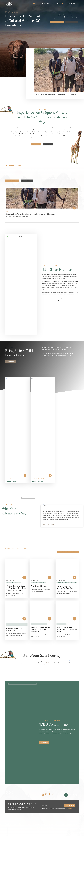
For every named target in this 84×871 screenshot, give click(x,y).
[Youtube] (43, 796)
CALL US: (71, 831)
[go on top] (66, 795)
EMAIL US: (71, 824)
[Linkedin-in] (43, 794)
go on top (73, 794)
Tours (57, 3)
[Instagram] (46, 794)
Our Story (45, 3)
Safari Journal (70, 3)
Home (34, 3)
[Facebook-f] (49, 794)
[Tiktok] (53, 794)
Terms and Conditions (69, 808)
